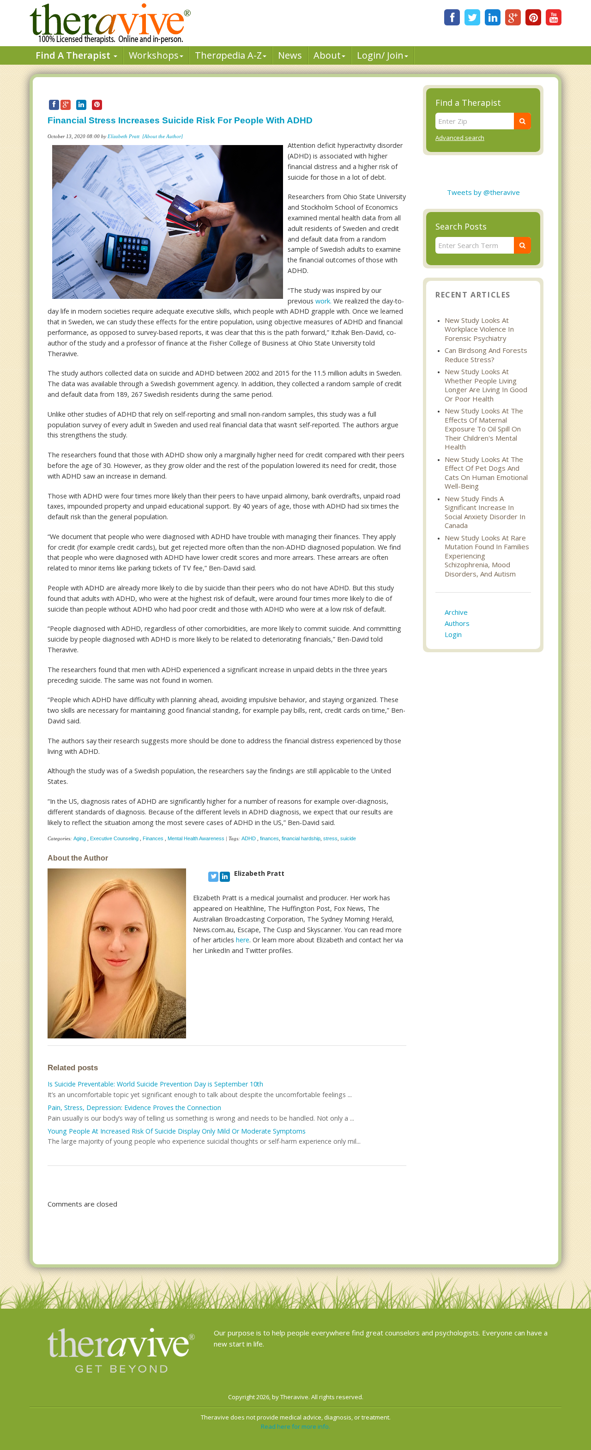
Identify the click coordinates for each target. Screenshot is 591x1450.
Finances (153, 838)
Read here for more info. (295, 1426)
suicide (348, 838)
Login (453, 634)
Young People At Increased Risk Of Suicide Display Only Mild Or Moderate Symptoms (177, 1131)
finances (269, 838)
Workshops (154, 55)
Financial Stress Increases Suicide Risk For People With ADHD (180, 120)
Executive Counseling (114, 838)
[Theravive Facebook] (452, 17)
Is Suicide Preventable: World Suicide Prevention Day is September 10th (155, 1084)
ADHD (249, 838)
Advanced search (459, 137)
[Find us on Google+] (513, 17)
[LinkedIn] (493, 17)
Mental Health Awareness (196, 838)
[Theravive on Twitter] (472, 17)
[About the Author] (162, 136)
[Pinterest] (533, 17)
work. (323, 301)
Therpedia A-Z (228, 55)
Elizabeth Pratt (123, 136)
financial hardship (301, 838)
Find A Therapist (74, 55)
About (327, 55)
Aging (79, 838)
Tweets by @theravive (483, 192)
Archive (456, 612)
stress (330, 838)
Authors (457, 623)
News (290, 55)
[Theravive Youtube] (553, 17)
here (242, 939)
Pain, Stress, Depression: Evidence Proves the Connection (134, 1107)
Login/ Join (380, 55)
